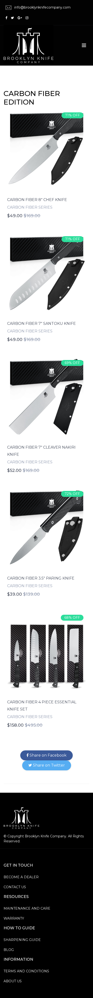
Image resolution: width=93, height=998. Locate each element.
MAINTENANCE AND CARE (27, 908)
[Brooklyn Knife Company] (21, 818)
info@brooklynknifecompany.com (42, 7)
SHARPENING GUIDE (22, 940)
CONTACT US (15, 887)
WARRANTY (14, 918)
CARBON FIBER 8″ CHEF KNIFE (37, 199)
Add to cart (46, 150)
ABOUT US (13, 981)
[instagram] (27, 18)
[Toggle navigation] (83, 45)
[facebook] (6, 18)
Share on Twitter (48, 765)
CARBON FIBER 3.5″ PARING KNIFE (40, 578)
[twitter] (12, 18)
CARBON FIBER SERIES (29, 207)
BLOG (9, 950)
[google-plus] (20, 18)
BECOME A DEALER (21, 877)
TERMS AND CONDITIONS (26, 971)
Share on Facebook (48, 755)
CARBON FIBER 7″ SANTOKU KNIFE (41, 323)
